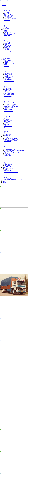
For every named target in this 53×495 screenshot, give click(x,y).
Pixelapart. (4, 184)
